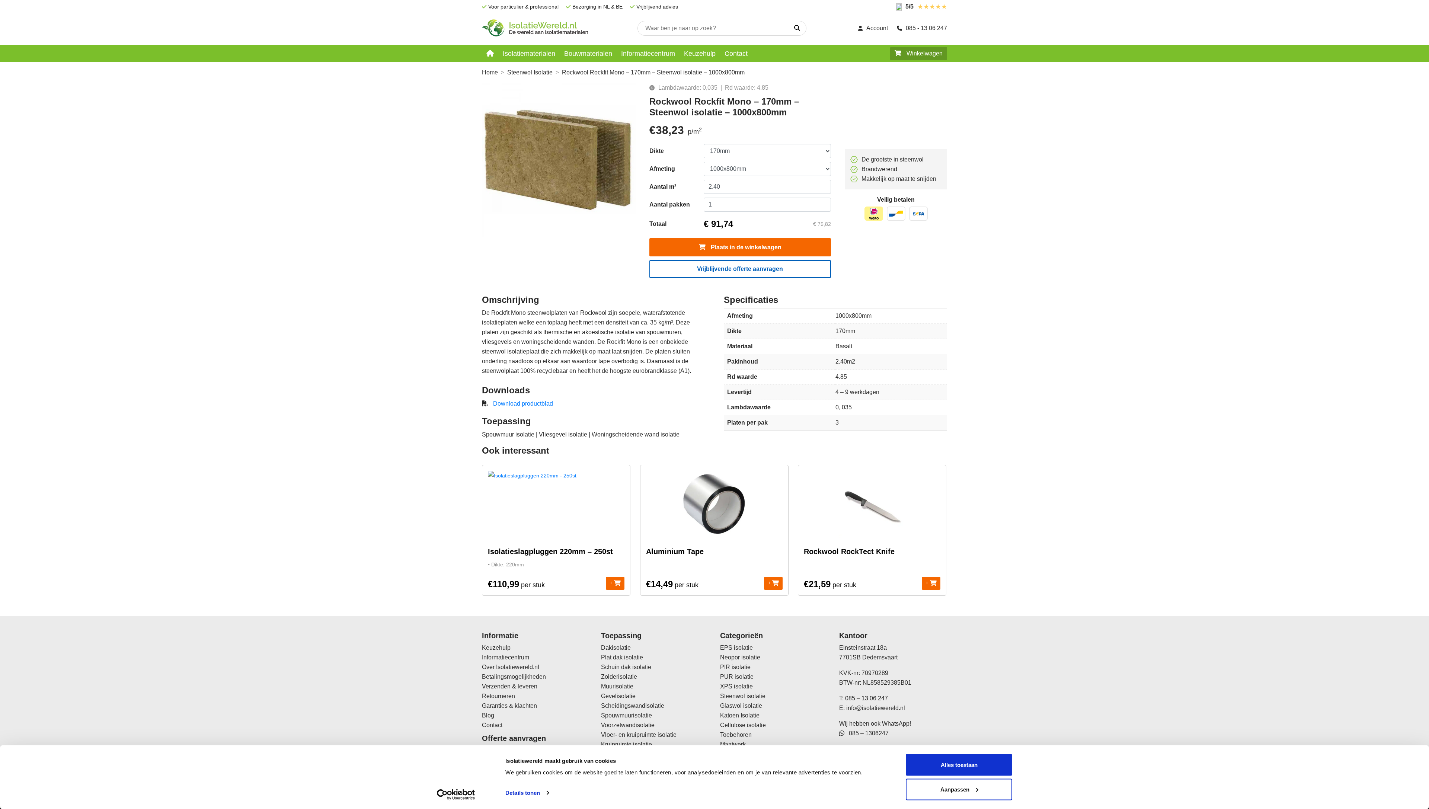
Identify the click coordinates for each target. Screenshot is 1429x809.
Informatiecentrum (648, 53)
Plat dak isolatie (622, 657)
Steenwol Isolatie (530, 72)
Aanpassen (954, 789)
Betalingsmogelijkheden (514, 677)
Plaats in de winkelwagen (745, 247)
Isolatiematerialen (529, 53)
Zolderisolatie (619, 677)
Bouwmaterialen (588, 53)
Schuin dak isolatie (626, 667)
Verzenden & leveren (509, 686)
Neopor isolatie (740, 657)
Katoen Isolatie (740, 715)
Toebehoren (736, 735)
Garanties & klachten (509, 706)
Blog (488, 715)
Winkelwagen (924, 53)
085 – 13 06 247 (866, 698)
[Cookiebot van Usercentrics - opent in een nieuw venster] (456, 794)
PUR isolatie (737, 677)
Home (490, 72)
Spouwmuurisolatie (626, 715)
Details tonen (522, 793)
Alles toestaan (959, 765)
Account (877, 28)
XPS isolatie (736, 686)
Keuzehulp (700, 53)
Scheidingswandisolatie (632, 706)
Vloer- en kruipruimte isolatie (639, 735)
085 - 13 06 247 (926, 28)
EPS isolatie (736, 648)
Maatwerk (733, 744)
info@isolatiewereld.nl (875, 708)
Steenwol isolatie (742, 696)
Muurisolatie (617, 686)
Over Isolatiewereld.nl (510, 667)
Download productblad (523, 403)
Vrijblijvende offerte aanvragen (740, 269)
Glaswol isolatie (741, 706)
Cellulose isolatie (743, 725)
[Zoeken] (797, 28)
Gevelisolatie (618, 696)
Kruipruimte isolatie (626, 744)
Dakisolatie (616, 648)
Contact (736, 53)
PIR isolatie (735, 667)
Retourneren (498, 696)
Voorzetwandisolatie (628, 725)
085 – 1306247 (866, 733)
